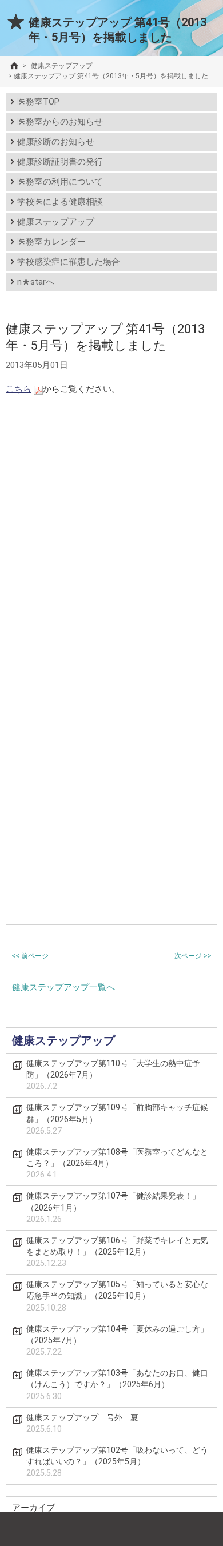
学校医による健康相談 (60, 202)
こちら (18, 389)
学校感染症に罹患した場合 (68, 262)
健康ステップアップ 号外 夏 (82, 1423)
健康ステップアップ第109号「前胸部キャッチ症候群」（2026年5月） (117, 1119)
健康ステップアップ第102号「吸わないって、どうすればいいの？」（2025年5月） (117, 1461)
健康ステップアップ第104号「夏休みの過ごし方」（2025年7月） (117, 1340)
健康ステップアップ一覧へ (63, 987)
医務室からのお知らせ (60, 122)
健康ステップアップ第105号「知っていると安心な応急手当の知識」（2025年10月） (117, 1296)
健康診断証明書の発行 (60, 162)
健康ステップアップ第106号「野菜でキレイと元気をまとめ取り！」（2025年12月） (117, 1252)
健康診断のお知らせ (55, 142)
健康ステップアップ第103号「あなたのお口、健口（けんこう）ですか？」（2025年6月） (117, 1384)
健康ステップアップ (55, 222)
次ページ (193, 956)
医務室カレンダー (51, 242)
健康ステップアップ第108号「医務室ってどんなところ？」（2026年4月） (117, 1163)
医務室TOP (38, 102)
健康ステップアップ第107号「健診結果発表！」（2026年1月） (113, 1207)
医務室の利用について (60, 182)
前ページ (30, 956)
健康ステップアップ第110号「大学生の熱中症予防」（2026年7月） (113, 1075)
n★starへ (35, 282)
